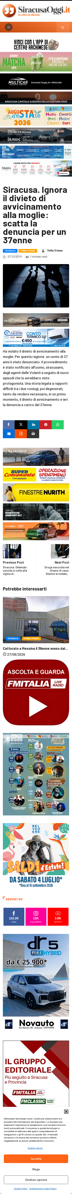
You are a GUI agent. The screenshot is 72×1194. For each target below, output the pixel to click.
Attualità (44, 636)
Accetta (36, 1159)
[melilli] (36, 774)
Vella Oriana (55, 250)
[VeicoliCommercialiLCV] (36, 81)
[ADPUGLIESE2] (36, 531)
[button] (66, 1112)
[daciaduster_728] (36, 320)
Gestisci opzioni (36, 1180)
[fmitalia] (36, 152)
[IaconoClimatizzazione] (36, 337)
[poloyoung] (36, 456)
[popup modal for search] (63, 27)
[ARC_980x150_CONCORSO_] (36, 44)
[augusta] (36, 116)
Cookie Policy (20, 1189)
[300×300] (36, 856)
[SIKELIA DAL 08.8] (36, 168)
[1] (36, 1090)
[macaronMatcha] (36, 61)
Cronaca (10, 251)
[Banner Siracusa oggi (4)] (36, 135)
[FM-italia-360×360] (36, 692)
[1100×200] (36, 98)
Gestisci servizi (35, 1148)
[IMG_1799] (36, 474)
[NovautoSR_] (36, 983)
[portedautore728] (36, 492)
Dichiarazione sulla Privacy (42, 1189)
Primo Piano (27, 251)
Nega (36, 1169)
